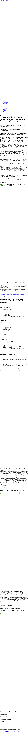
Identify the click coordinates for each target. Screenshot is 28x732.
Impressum (2, 726)
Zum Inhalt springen (4, 0)
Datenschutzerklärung (4, 724)
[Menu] (0, 99)
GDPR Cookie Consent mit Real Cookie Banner (10, 731)
